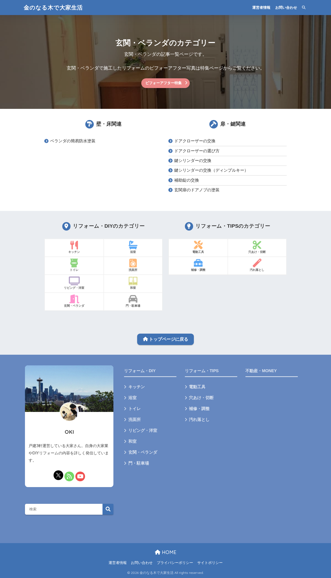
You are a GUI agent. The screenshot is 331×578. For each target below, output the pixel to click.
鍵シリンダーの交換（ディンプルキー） (211, 170)
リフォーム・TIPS (202, 371)
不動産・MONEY (261, 371)
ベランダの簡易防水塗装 (72, 141)
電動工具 (197, 387)
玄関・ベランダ (142, 452)
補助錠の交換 (186, 180)
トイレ (134, 408)
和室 (132, 441)
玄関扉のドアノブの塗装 (197, 190)
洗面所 (134, 419)
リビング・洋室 (142, 430)
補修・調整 (199, 408)
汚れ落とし (199, 419)
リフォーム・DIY (140, 371)
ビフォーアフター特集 (163, 83)
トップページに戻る (168, 339)
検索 (107, 509)
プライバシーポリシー (175, 563)
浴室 (132, 397)
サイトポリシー (210, 563)
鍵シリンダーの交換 (192, 160)
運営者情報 (261, 7)
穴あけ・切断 (201, 397)
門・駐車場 (138, 463)
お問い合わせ (286, 7)
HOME (168, 552)
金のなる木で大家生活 (53, 7)
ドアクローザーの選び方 (197, 151)
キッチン (136, 387)
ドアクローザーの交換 (194, 141)
